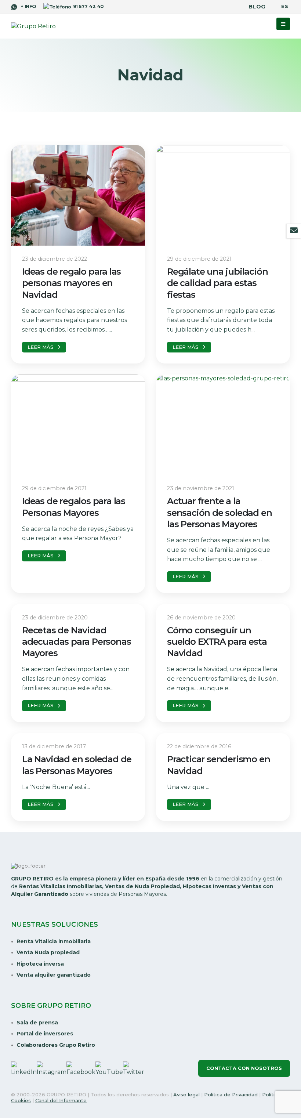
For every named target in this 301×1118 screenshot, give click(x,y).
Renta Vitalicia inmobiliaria (54, 941)
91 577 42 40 (88, 6)
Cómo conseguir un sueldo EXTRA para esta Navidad (217, 641)
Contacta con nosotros (244, 1068)
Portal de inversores (45, 1033)
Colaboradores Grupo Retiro (56, 1045)
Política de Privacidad (231, 1094)
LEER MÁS (41, 347)
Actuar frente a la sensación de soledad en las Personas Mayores (219, 512)
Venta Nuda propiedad (48, 952)
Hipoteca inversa (40, 963)
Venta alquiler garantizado (54, 975)
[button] (283, 24)
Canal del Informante (61, 1100)
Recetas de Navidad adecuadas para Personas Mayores (76, 641)
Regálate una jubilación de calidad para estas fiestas (217, 283)
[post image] (78, 195)
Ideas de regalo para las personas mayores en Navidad (71, 283)
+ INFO (27, 6)
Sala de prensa (37, 1022)
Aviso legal (186, 1094)
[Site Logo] (33, 26)
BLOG (257, 6)
